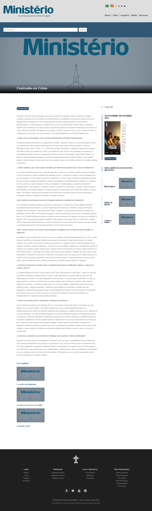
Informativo (26, 481)
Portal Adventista (121, 483)
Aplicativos (90, 475)
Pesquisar (83, 30)
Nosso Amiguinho (122, 475)
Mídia (134, 15)
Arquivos (125, 15)
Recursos (143, 15)
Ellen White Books (122, 481)
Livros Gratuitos (90, 473)
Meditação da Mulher (58, 475)
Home (107, 15)
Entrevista (22, 108)
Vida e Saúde (122, 478)
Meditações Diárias (58, 473)
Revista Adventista (122, 473)
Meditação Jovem (58, 478)
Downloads (90, 478)
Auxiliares (26, 478)
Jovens (26, 475)
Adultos (26, 473)
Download (110, 159)
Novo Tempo (122, 486)
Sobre (115, 15)
